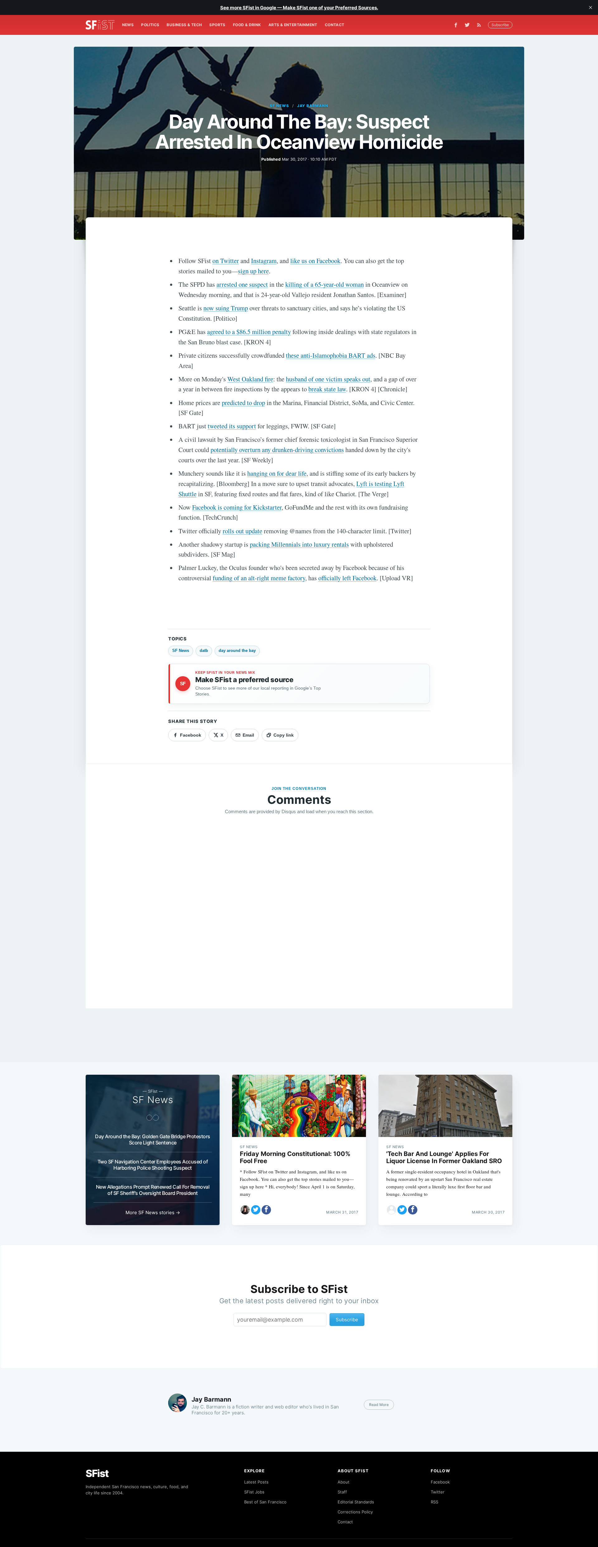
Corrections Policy (355, 1511)
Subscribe (500, 24)
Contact (334, 24)
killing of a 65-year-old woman (324, 284)
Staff (342, 1491)
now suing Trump (225, 308)
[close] (591, 7)
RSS (434, 1501)
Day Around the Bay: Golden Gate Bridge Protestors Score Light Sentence (152, 1139)
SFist (97, 1473)
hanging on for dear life (276, 473)
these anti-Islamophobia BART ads (330, 355)
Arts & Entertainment (292, 24)
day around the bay (237, 650)
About (343, 1481)
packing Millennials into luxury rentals (299, 544)
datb (204, 650)
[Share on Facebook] (266, 1210)
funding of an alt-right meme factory (259, 577)
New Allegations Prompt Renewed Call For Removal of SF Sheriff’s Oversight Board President (153, 1190)
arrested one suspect (242, 284)
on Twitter (225, 260)
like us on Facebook (315, 260)
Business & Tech (184, 24)
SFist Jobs (254, 1491)
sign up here (253, 270)
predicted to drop (243, 402)
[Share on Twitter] (255, 1210)
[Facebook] (455, 25)
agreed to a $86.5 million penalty (249, 331)
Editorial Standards (356, 1501)
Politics (150, 24)
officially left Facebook (347, 577)
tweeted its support (232, 426)
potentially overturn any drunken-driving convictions (277, 449)
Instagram (264, 260)
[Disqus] (299, 909)
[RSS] (480, 25)
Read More (379, 1404)
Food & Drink (247, 24)
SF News (279, 105)
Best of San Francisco (265, 1501)
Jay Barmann (313, 105)
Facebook (440, 1481)
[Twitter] (467, 25)
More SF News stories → (153, 1212)
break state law (327, 388)
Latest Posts (256, 1481)
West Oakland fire (250, 379)
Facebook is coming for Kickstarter (237, 507)
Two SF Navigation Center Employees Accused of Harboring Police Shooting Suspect (152, 1164)
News (128, 24)
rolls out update (242, 530)
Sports (217, 24)
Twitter (437, 1491)
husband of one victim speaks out (328, 379)
